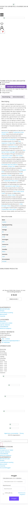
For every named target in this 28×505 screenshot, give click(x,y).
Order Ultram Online (7, 155)
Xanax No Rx (4, 132)
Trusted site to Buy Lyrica (11, 181)
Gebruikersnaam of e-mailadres (12, 478)
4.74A (3, 237)
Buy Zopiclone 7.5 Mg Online (11, 142)
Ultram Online (11, 195)
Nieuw (3, 251)
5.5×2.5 (4, 246)
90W (3, 241)
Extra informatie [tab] (18, 97)
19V (3, 232)
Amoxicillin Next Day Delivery (9, 164)
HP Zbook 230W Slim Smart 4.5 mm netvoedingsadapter (14, 291)
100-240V (4, 227)
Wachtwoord (7, 485)
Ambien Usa (11, 166)
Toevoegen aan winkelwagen (16, 86)
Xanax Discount (12, 147)
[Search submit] (1, 444)
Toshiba (4, 222)
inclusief (4, 261)
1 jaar (3, 256)
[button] (14, 299)
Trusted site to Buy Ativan (8, 209)
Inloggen (14, 498)
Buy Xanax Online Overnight (13, 151)
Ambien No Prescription (9, 139)
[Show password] (24, 489)
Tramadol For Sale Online (12, 186)
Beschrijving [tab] (6, 97)
